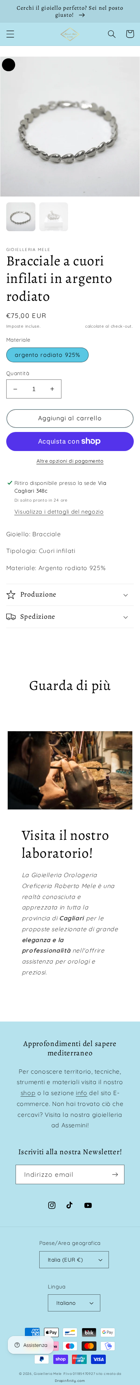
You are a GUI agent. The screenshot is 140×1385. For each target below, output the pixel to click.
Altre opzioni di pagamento (70, 461)
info (82, 1093)
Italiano (65, 1302)
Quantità (17, 373)
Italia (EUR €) (65, 1259)
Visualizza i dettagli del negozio (59, 511)
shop (28, 1093)
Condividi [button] (29, 638)
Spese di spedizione (63, 326)
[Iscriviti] (115, 1174)
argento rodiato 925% (47, 354)
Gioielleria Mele (48, 1373)
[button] (10, 34)
